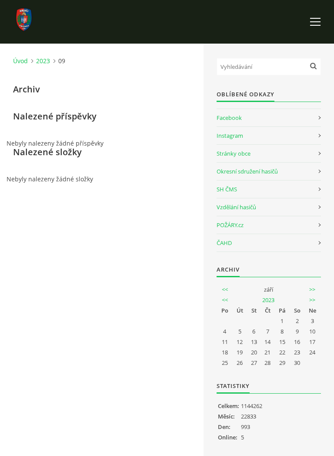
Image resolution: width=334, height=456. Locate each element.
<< (225, 289)
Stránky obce (233, 153)
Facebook (229, 118)
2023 (43, 61)
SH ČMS (227, 189)
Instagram (230, 136)
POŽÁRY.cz (230, 225)
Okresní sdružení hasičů (247, 171)
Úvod (20, 61)
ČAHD (224, 243)
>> (312, 289)
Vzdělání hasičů (236, 207)
